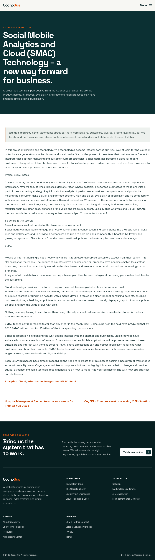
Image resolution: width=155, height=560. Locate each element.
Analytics (11, 381)
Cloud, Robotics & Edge (77, 499)
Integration (51, 381)
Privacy (69, 532)
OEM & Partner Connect (77, 522)
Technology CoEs (74, 484)
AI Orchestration (120, 494)
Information (35, 381)
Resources (8, 532)
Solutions (117, 484)
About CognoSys (11, 522)
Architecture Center (12, 537)
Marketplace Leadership (124, 489)
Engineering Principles (13, 527)
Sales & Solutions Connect (79, 527)
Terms (69, 537)
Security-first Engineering (78, 494)
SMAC (64, 381)
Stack (73, 381)
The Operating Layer (76, 489)
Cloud (22, 381)
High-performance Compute (126, 499)
